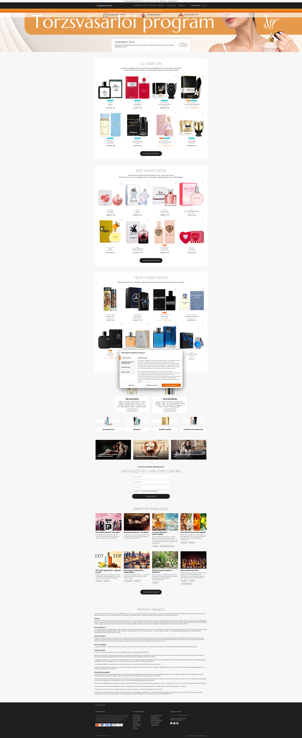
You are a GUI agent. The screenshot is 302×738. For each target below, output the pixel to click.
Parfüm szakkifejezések (157, 720)
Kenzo (133, 405)
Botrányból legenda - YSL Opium (136, 532)
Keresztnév (137, 482)
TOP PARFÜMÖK (137, 5)
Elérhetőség (163, 1)
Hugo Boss (127, 405)
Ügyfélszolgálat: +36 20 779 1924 (133, 1)
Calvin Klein (127, 401)
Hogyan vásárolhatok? (156, 715)
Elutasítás (131, 385)
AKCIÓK (145, 5)
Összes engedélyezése (171, 385)
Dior (168, 403)
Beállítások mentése (151, 385)
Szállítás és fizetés (172, 1)
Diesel (164, 403)
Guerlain (121, 405)
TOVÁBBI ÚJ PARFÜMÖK (151, 153)
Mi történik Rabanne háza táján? (108, 532)
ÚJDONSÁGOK (152, 5)
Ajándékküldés (136, 725)
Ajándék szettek (165, 429)
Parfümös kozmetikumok (193, 429)
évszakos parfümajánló (167, 546)
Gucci (142, 403)
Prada (160, 406)
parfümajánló (128, 580)
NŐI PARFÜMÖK (132, 410)
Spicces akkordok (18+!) (189, 570)
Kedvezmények (154, 717)
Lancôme (139, 405)
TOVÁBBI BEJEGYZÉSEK (151, 592)
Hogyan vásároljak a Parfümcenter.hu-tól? (188, 455)
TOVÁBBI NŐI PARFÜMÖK (151, 260)
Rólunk (134, 726)
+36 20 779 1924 (179, 719)
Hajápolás (137, 429)
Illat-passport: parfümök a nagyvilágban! (134, 571)
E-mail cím (137, 487)
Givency (163, 405)
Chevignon (158, 403)
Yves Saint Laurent (141, 406)
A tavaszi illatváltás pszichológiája (159, 533)
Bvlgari (120, 401)
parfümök (155, 546)
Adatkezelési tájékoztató (149, 491)
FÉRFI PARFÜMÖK (169, 410)
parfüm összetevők (186, 583)
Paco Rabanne (125, 406)
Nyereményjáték (155, 723)
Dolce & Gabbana (175, 403)
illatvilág (183, 542)
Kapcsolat (135, 728)
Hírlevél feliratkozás (156, 721)
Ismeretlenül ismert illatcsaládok (193, 532)
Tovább (183, 44)
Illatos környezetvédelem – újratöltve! (162, 571)
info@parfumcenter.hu (179, 718)
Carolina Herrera (135, 401)
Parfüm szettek (137, 718)
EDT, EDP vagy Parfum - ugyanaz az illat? (108, 571)
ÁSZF (187, 735)
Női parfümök (132, 399)
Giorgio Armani (129, 403)
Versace (132, 406)
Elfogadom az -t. (146, 491)
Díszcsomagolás (137, 723)
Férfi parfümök (170, 399)
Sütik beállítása (154, 725)
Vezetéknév (137, 477)
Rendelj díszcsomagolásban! (146, 456)
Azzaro (158, 401)
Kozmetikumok (108, 429)
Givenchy (137, 403)
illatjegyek (184, 580)
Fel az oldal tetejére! (100, 704)
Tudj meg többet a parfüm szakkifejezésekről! (108, 455)
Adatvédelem (193, 735)
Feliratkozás (151, 496)
